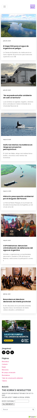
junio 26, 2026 (7, 40)
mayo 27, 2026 (7, 139)
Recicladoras (6, 375)
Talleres (4, 381)
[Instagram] (4, 352)
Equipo (4, 367)
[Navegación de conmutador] (4, 6)
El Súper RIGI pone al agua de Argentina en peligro (16, 47)
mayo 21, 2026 (7, 191)
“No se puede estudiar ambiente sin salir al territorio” (17, 96)
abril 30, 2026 (6, 294)
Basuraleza (5, 361)
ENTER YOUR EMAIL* (8, 401)
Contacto (5, 364)
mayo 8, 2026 (7, 240)
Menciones (5, 370)
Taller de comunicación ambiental (12, 378)
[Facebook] (8, 352)
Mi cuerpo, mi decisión (8, 372)
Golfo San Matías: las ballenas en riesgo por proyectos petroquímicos (17, 147)
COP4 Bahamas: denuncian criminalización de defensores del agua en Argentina (18, 247)
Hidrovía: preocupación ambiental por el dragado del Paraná (18, 197)
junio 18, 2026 (7, 90)
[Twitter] (12, 352)
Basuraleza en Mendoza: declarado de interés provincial (17, 300)
